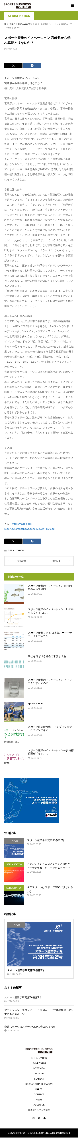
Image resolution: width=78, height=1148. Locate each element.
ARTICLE (39, 1073)
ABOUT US (39, 1105)
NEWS (39, 1099)
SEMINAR (39, 1079)
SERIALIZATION (19, 16)
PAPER (39, 1089)
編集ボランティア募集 (39, 1110)
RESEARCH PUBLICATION (39, 1084)
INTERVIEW (39, 1068)
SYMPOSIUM (39, 1063)
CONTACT (39, 1094)
